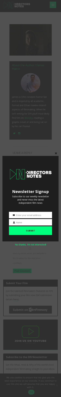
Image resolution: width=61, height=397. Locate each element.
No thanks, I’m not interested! (30, 244)
